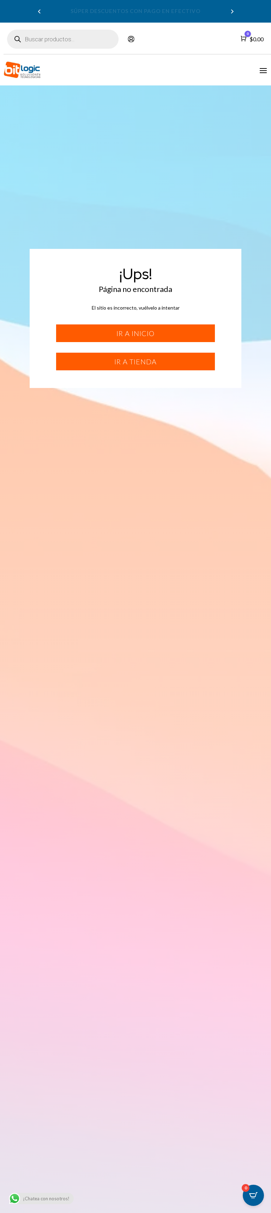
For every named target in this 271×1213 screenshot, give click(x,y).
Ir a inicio (135, 333)
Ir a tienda (135, 361)
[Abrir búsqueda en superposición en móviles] (63, 39)
